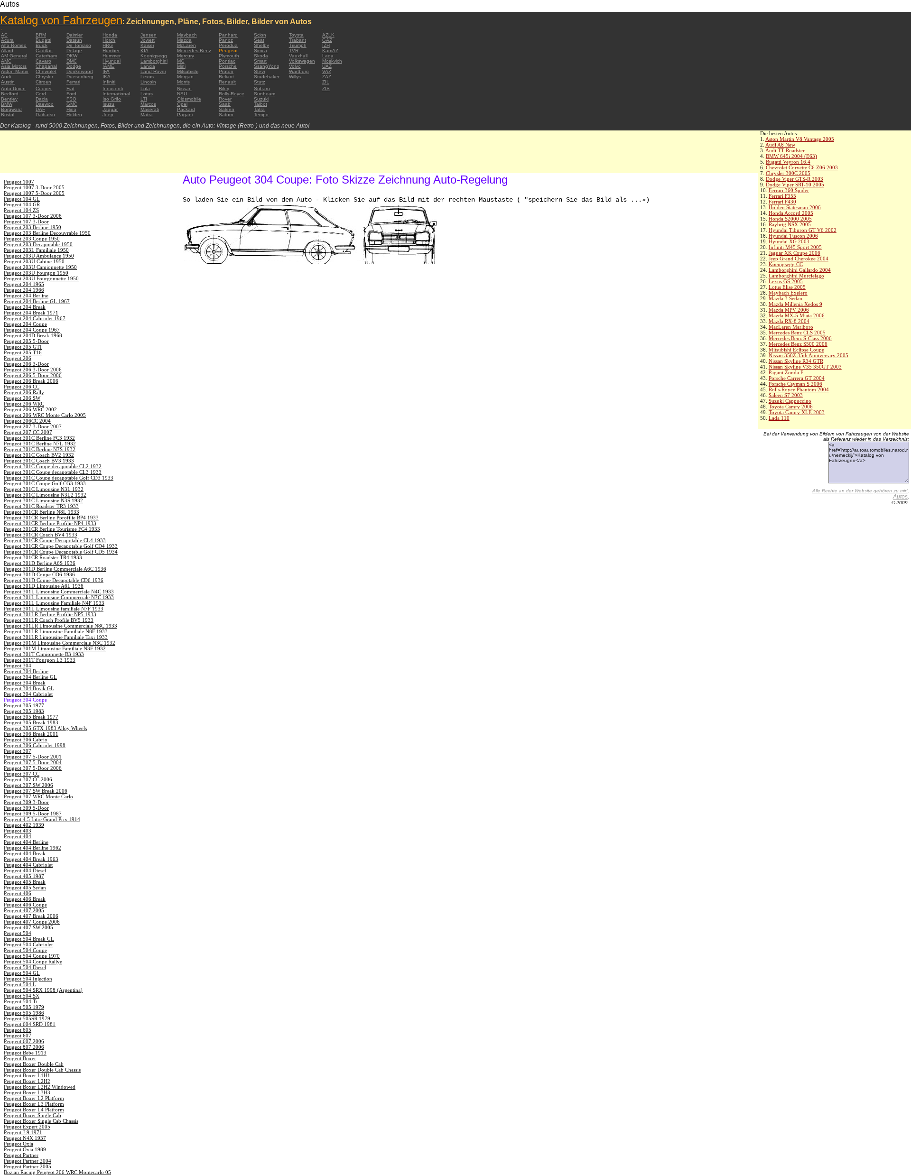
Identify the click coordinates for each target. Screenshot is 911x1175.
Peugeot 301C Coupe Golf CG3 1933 (45, 483)
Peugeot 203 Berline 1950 (32, 227)
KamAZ (330, 50)
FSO (71, 99)
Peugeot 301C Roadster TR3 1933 (41, 506)
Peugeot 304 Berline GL (30, 677)
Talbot (260, 104)
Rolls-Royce (231, 93)
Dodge (73, 66)
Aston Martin (14, 71)
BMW (6, 104)
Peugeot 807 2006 (24, 1047)
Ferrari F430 (782, 201)
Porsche (228, 66)
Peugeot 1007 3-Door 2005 (34, 187)
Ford (71, 93)
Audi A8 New (780, 145)
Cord (41, 93)
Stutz (259, 81)
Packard (186, 109)
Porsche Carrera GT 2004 (797, 378)
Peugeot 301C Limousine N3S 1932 (43, 500)
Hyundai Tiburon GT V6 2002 (803, 230)
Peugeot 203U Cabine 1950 (34, 261)
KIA (144, 50)
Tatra (259, 109)
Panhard (228, 34)
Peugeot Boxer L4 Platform (34, 1109)
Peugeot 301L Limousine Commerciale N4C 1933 (59, 591)
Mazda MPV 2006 (789, 310)
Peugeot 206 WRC (24, 404)
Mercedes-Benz (194, 50)
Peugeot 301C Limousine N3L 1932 (44, 489)
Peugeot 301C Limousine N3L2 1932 (45, 495)
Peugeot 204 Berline (26, 295)
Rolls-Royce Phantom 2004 (799, 389)
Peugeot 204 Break (25, 307)
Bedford (10, 93)
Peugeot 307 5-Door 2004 (33, 762)
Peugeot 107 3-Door (26, 221)
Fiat (70, 88)
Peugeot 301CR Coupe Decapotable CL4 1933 (55, 540)
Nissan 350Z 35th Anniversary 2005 (808, 355)
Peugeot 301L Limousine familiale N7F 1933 (53, 608)
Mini (181, 66)
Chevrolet (46, 71)
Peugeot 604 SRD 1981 (30, 1024)
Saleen (226, 109)
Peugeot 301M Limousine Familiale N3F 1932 (55, 648)
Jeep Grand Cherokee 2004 (798, 258)
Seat (259, 40)
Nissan (184, 88)
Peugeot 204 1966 (24, 290)
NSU (182, 93)
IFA (106, 71)
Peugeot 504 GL (22, 973)
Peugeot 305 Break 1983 (31, 722)
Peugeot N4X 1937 (25, 1138)
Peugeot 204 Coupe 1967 (32, 330)
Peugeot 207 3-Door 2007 (33, 426)
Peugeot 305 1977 (24, 705)
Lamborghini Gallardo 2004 (800, 270)
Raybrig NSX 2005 (790, 224)
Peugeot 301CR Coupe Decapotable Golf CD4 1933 (61, 546)
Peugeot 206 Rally (24, 392)
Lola (145, 88)
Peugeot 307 (17, 751)
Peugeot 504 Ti (20, 1001)
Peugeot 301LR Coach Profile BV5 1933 (48, 620)
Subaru (262, 88)
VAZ (326, 71)
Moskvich (332, 61)
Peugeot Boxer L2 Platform (34, 1098)
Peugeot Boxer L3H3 (27, 1092)
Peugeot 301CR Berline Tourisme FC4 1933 (52, 529)
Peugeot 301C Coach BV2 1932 (39, 455)
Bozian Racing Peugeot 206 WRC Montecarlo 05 (57, 1172)
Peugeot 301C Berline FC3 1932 (39, 438)
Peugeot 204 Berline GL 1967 (37, 301)
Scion (260, 34)
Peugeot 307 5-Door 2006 (33, 768)
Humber (111, 50)
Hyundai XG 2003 (789, 241)
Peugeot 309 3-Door (26, 802)
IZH (326, 45)
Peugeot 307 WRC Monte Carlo (38, 796)
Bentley (9, 99)
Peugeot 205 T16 (23, 352)
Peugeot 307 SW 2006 (28, 785)
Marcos (148, 104)
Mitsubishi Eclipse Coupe (796, 349)
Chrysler (44, 76)
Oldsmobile (189, 99)
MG (181, 61)
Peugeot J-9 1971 (23, 1132)
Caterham (46, 55)
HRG (107, 45)
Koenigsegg (153, 55)
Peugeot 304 (17, 665)
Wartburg (299, 71)
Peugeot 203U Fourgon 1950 (36, 273)
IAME (108, 66)
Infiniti (108, 81)
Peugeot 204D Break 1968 (33, 335)
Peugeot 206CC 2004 (27, 421)
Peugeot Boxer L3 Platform (34, 1104)
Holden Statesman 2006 (795, 207)
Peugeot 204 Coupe (25, 324)
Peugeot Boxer (20, 1058)
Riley (224, 88)
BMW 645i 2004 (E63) (791, 156)
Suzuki (261, 99)
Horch (108, 40)
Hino (71, 109)
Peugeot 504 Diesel (25, 967)
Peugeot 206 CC (21, 386)
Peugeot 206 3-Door (26, 364)
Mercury (185, 55)
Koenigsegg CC (786, 264)
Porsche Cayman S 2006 (795, 384)
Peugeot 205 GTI (23, 347)
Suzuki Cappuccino (790, 401)
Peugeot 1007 (19, 182)
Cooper (44, 88)
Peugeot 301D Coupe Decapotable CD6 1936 (53, 580)
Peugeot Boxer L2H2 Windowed (39, 1087)
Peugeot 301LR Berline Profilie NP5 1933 (50, 614)
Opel (182, 104)
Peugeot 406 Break (25, 899)
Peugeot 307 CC (21, 774)
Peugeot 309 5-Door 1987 (33, 813)
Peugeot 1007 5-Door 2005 (34, 193)
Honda (109, 34)
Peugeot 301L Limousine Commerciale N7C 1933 (59, 597)
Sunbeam (264, 93)
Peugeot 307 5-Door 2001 (33, 756)
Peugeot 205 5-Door (26, 341)
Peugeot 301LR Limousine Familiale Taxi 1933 (56, 637)
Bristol (7, 114)
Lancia (147, 66)
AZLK (328, 34)
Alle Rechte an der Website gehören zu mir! (860, 490)
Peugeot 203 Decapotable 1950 (38, 244)
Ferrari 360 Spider (789, 190)
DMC (71, 61)
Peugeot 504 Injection (28, 978)
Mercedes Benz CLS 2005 (797, 332)
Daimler (74, 34)
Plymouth (229, 55)
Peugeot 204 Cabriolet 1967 (34, 318)
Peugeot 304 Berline (26, 671)
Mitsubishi (187, 71)
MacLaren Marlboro (791, 327)
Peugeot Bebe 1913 (25, 1052)
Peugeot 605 (17, 1030)
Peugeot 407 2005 (24, 910)
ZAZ (326, 76)
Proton (226, 71)
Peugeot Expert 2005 (27, 1126)
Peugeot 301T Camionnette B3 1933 (44, 654)
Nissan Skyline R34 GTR (796, 361)
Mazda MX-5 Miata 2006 (797, 315)
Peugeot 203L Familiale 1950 (36, 250)
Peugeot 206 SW (22, 398)
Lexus (147, 76)
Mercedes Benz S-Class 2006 (800, 338)
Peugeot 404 (17, 836)
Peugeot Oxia (18, 1144)
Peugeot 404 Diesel (25, 870)
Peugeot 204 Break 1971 (31, 312)
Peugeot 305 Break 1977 (31, 717)
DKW (71, 55)
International (116, 93)
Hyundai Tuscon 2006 (793, 236)
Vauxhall (298, 55)
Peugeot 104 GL (22, 199)
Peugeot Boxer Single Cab (32, 1115)
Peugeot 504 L (20, 984)
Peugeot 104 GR (22, 204)
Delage (74, 50)
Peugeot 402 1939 (24, 825)
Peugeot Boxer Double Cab (34, 1064)
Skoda (261, 55)
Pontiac (227, 61)
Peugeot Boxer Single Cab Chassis (41, 1121)
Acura (7, 40)
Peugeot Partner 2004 (27, 1161)
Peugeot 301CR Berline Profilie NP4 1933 (50, 523)
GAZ (327, 40)
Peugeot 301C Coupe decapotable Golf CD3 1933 (58, 478)
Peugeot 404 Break (25, 853)
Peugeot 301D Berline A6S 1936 (39, 563)
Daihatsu (45, 114)
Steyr (259, 71)
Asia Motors (14, 66)
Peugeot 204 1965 (24, 284)
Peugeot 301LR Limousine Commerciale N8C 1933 (60, 626)
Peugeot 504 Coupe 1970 (32, 956)
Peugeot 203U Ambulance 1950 (39, 256)
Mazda (184, 40)
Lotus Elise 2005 (787, 287)
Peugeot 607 (17, 1035)
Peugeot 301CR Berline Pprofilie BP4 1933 (51, 517)
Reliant (226, 76)
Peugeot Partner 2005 (27, 1166)
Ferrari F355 (782, 196)
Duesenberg (79, 76)
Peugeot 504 (17, 933)
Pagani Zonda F (786, 372)
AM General (14, 55)
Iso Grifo (111, 99)
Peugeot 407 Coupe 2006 (32, 922)
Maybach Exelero (788, 293)
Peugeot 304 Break (25, 682)
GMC (71, 104)
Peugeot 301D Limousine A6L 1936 (44, 586)
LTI (143, 99)
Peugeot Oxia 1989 (25, 1149)
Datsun (74, 40)
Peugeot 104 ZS (21, 210)
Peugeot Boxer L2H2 (27, 1081)
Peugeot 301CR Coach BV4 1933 (40, 534)
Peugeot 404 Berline (26, 842)
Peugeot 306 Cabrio (25, 739)
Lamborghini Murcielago (796, 275)
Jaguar (110, 109)
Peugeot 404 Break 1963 (31, 859)
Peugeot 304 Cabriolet (28, 694)
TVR (293, 50)
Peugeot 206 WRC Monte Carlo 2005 (45, 415)
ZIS (326, 88)
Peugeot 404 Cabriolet (28, 865)
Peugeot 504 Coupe (25, 950)
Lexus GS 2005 (786, 281)
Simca (260, 50)
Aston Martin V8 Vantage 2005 (799, 139)
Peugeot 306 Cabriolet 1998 (34, 745)
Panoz (226, 40)
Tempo (261, 114)
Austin (8, 81)
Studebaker (266, 76)
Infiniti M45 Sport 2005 (795, 247)
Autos (900, 496)
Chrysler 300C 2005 (788, 173)
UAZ (327, 66)
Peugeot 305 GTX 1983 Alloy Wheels (45, 728)
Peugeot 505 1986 (24, 1013)
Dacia (42, 99)
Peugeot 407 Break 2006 (31, 916)
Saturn (226, 114)
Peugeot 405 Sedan (25, 887)
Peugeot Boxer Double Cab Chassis (42, 1070)
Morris (183, 81)
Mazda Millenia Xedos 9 (795, 304)
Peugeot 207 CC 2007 (28, 432)
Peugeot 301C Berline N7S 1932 (39, 449)
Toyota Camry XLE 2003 (797, 412)
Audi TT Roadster (785, 150)
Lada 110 (779, 418)
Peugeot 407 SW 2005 (28, 927)
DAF (40, 109)
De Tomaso (78, 45)
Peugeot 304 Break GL (29, 688)
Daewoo (45, 104)
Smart (260, 61)
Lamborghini (153, 61)
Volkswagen (302, 61)
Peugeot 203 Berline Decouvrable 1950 (47, 233)
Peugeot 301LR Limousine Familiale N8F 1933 (56, 631)
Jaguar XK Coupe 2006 (794, 253)
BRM (41, 34)
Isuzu (108, 104)
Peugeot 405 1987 (24, 876)
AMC (6, 61)
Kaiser (147, 45)
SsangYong (266, 66)
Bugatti (43, 40)
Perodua (228, 45)
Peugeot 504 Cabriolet (28, 944)
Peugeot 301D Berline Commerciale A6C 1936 (55, 569)
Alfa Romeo (14, 45)
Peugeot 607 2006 (24, 1041)
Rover (225, 99)
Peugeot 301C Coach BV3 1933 (39, 460)
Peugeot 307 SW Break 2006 (35, 791)
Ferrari (73, 81)
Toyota (296, 34)
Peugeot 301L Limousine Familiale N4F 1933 (54, 603)
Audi (6, 76)
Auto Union (13, 88)
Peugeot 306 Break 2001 (31, 734)
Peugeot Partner (21, 1155)
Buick (41, 45)
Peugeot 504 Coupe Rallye (33, 961)
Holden (74, 114)
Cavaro (43, 61)
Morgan (185, 76)
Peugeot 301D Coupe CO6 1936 (39, 574)
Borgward (11, 109)
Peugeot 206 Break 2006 (31, 381)
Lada (328, 55)
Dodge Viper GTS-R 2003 (794, 179)
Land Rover (153, 71)
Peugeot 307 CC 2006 (28, 779)
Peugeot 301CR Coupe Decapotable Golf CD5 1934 (61, 552)
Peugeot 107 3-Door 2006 (33, 216)
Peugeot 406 (17, 893)
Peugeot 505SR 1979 (27, 1018)
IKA (106, 76)
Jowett (147, 40)
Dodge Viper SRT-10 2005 (795, 184)
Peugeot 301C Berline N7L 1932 (40, 443)
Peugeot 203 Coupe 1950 (32, 238)
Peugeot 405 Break (25, 882)
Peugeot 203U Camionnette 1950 (40, 267)
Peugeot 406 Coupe (25, 904)
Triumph (298, 45)
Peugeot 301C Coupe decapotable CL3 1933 (53, 472)
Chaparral (46, 66)
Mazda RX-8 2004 (789, 321)
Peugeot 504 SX (21, 996)
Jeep (107, 114)
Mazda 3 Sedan (785, 298)
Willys (295, 76)
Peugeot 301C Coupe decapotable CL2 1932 (53, 466)
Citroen (43, 81)
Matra (146, 114)
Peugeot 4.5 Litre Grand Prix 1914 (42, 819)
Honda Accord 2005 (791, 213)
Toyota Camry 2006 (791, 406)
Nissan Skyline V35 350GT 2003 (805, 367)
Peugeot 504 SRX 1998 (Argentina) (43, 990)
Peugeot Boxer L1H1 (27, 1075)
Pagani (185, 114)
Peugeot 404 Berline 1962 (32, 848)
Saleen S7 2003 (786, 395)
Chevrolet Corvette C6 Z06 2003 (802, 167)
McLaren (186, 45)
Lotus (146, 93)
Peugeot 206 (17, 358)
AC (4, 34)
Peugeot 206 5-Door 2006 (33, 375)
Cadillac (44, 50)
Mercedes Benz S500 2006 (798, 344)
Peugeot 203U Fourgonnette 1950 (41, 278)
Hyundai (111, 61)
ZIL (325, 81)
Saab (225, 104)
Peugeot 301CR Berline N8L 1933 (41, 512)
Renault (227, 81)
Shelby (261, 45)
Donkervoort (79, 71)
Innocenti (112, 88)
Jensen (148, 34)
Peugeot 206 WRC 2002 (30, 409)
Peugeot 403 (17, 830)
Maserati (149, 109)
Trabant (297, 40)
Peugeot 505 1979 (24, 1007)
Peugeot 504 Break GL (29, 939)
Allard (7, 50)
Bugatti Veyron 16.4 (788, 162)
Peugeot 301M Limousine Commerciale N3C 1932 (59, 643)
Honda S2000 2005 (790, 219)
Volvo (295, 66)
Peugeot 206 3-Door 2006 (33, 369)
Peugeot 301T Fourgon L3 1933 (39, 660)
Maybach (187, 34)
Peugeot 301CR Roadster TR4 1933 (43, 557)
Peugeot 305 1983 (24, 711)
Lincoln (148, 81)
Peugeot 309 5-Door (26, 808)
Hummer (111, 55)
